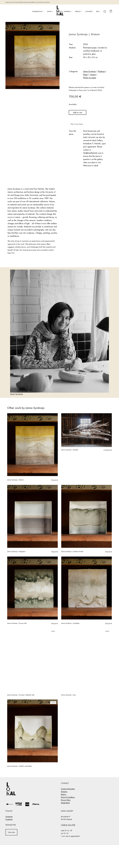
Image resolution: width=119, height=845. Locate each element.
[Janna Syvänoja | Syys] (86, 659)
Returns (63, 794)
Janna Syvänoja (89, 71)
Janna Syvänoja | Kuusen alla (16, 623)
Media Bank (65, 803)
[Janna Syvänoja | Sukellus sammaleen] (32, 730)
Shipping (64, 791)
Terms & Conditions (68, 797)
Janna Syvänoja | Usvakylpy (70, 623)
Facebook (9, 819)
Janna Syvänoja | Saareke (69, 450)
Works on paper (89, 78)
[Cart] (111, 11)
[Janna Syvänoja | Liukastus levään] (86, 516)
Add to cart (77, 112)
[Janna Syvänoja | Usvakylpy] (86, 588)
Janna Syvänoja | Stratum (15, 480)
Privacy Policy (66, 800)
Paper (85, 74)
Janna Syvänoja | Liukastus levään (72, 551)
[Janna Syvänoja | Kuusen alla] (32, 588)
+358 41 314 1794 (68, 825)
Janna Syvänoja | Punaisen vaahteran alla (20, 695)
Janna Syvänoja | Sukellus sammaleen (19, 766)
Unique (93, 74)
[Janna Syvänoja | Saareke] (86, 430)
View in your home (77, 124)
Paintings (101, 71)
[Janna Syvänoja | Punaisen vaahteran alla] (32, 659)
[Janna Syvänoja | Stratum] (32, 444)
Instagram (9, 816)
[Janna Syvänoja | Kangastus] (32, 516)
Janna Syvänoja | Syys (68, 695)
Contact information (68, 789)
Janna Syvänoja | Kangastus (16, 551)
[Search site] (105, 11)
